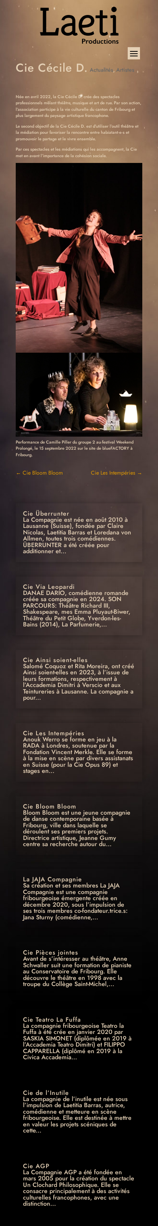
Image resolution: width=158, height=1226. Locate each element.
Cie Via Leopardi (49, 586)
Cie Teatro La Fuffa (52, 1019)
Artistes (125, 70)
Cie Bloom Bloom (39, 473)
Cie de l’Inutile (46, 1092)
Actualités (101, 70)
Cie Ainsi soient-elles (55, 660)
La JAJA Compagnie (52, 879)
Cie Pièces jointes (50, 952)
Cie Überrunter (46, 513)
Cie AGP (36, 1166)
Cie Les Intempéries (116, 473)
